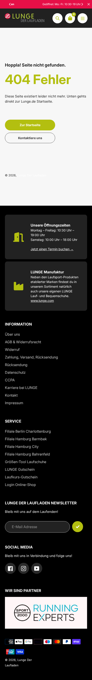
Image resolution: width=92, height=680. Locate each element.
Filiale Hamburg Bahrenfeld (27, 454)
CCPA (10, 380)
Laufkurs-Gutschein (21, 477)
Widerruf (12, 349)
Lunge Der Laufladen (31, 175)
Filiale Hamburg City (22, 446)
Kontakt (11, 395)
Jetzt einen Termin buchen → (52, 249)
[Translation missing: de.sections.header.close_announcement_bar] (88, 4)
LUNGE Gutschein (20, 469)
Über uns (12, 334)
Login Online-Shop (20, 484)
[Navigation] (82, 18)
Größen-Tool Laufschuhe (25, 462)
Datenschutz (15, 372)
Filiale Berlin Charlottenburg (28, 431)
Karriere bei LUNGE (21, 387)
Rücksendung (16, 365)
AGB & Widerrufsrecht (23, 342)
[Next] (82, 4)
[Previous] (10, 4)
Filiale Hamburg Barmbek (26, 439)
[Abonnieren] (77, 526)
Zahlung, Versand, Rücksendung (31, 357)
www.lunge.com (42, 300)
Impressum (14, 403)
